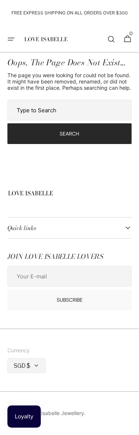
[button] (11, 39)
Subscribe (70, 300)
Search (69, 133)
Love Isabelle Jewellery (56, 413)
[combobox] (69, 110)
